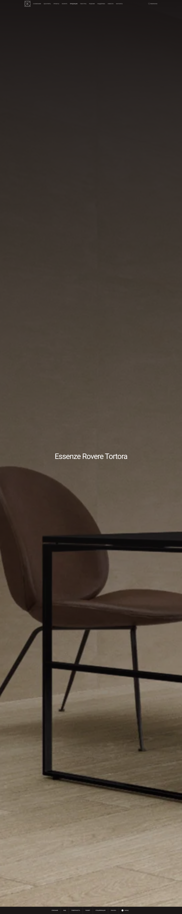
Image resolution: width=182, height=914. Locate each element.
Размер (87, 910)
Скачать (113, 910)
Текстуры (83, 3)
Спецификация (100, 910)
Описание (55, 910)
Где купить (47, 3)
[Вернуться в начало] (27, 4)
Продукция (73, 3)
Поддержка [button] (101, 3)
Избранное (153, 3)
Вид (64, 910)
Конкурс (64, 3)
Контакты (119, 3)
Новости (110, 3)
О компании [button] (37, 3)
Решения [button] (92, 3)
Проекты (56, 3)
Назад (126, 910)
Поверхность (75, 910)
